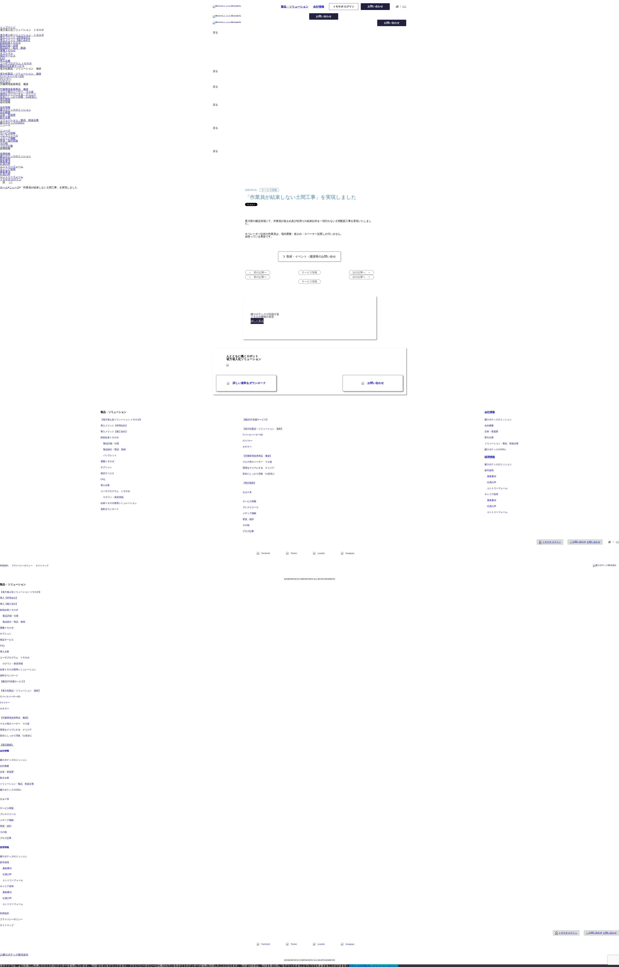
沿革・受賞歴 (7, 115)
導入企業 (5, 61)
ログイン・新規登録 (113, 497)
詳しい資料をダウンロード (249, 383)
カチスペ (5, 81)
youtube (321, 553)
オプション (6, 53)
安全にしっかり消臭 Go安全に (18, 97)
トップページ (7, 27)
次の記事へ (359, 272)
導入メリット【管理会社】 (15, 37)
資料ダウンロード (110, 509)
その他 (4, 143)
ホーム (4, 187)
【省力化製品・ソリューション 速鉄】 (263, 429)
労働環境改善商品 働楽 (14, 89)
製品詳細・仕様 (9, 45)
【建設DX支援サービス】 (255, 419)
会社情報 (318, 6)
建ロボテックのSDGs (12, 122)
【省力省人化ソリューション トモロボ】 (121, 419)
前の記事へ (260, 272)
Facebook (265, 553)
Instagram (350, 553)
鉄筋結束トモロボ (10, 42)
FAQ (2, 58)
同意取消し (365, 965)
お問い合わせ (375, 6)
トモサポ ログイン (343, 6)
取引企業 (5, 117)
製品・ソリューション (294, 6)
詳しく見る (257, 321)
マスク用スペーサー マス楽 (17, 91)
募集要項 (5, 161)
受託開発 (5, 99)
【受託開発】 (249, 483)
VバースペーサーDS (253, 435)
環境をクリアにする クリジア (18, 94)
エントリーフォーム (11, 166)
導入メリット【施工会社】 (15, 40)
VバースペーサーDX (12, 76)
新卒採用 (5, 159)
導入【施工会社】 (9, 604)
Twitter (294, 553)
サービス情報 (7, 133)
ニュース (5, 130)
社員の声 (5, 164)
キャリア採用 (7, 169)
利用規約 (4, 566)
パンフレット (110, 455)
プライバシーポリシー (22, 566)
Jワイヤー (5, 79)
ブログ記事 (6, 146)
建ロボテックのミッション (15, 110)
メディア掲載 (7, 138)
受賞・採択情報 (9, 140)
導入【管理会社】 (9, 598)
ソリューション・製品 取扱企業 (19, 120)
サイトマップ (42, 566)
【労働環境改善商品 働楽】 (257, 456)
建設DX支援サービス (12, 66)
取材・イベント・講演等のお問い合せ (311, 256)
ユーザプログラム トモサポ (16, 63)
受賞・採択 (248, 519)
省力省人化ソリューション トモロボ (22, 35)
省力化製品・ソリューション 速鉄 (20, 73)
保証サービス (7, 55)
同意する (354, 965)
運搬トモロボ (7, 50)
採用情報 (5, 153)
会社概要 (5, 112)
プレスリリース (9, 135)
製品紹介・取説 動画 (13, 48)
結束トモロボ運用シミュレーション (119, 503)
